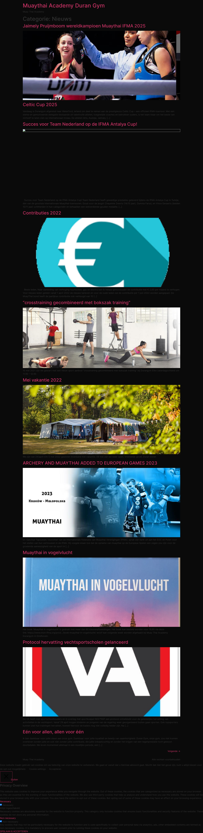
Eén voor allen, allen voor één (53, 731)
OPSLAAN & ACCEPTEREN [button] (14, 831)
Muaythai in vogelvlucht (47, 552)
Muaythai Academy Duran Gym (64, 5)
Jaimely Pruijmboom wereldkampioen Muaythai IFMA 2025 (84, 26)
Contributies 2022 (42, 213)
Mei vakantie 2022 (42, 380)
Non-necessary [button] (8, 818)
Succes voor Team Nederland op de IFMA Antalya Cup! (80, 124)
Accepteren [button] (55, 769)
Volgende (174, 751)
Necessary (7, 805)
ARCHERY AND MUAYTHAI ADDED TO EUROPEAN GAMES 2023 (90, 463)
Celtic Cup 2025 (40, 104)
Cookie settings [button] (37, 769)
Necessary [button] (5, 801)
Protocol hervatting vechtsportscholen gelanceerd (75, 642)
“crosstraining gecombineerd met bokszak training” (76, 302)
